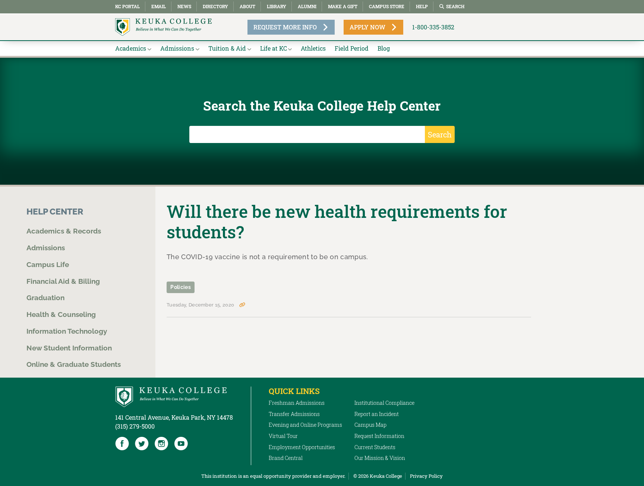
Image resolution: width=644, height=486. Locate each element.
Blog (384, 48)
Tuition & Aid (227, 48)
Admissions (177, 48)
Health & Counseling (61, 314)
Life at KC (273, 48)
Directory (215, 6)
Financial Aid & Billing (63, 281)
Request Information (379, 435)
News (184, 6)
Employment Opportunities (302, 447)
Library (276, 6)
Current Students (374, 447)
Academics (130, 48)
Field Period (352, 48)
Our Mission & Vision (379, 457)
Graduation (45, 297)
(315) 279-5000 (135, 426)
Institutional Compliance (384, 402)
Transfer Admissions (294, 413)
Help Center (54, 211)
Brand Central (286, 457)
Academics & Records (63, 231)
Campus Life (47, 264)
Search (455, 6)
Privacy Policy (426, 476)
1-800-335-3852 (433, 27)
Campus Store (386, 6)
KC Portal (127, 6)
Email (158, 6)
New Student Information (69, 348)
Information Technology (66, 331)
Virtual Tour (283, 435)
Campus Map (370, 424)
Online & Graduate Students (73, 364)
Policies (180, 287)
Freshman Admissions (297, 402)
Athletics (313, 48)
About (247, 6)
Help (422, 6)
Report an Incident (376, 413)
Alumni (307, 6)
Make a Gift (342, 6)
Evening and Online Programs (305, 424)
